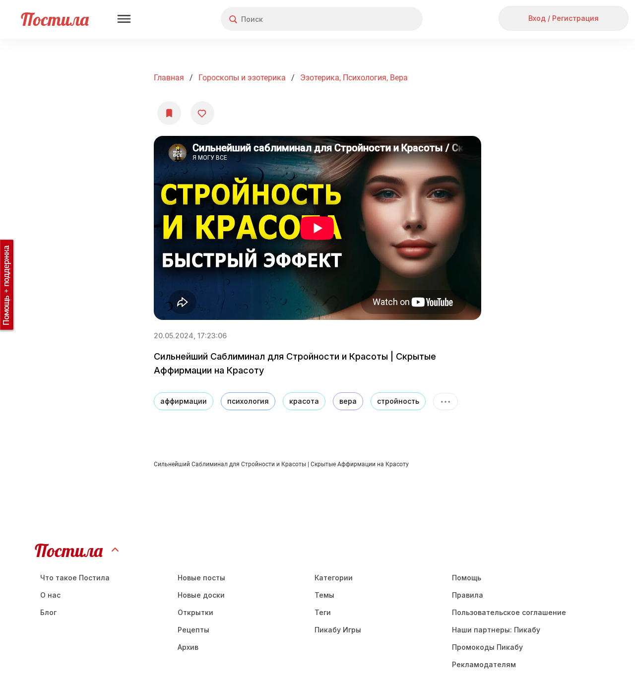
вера (348, 401)
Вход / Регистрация (563, 18)
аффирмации (183, 401)
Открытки (195, 612)
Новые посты (201, 577)
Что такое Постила (75, 577)
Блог (48, 612)
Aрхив (188, 647)
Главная (169, 77)
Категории (334, 577)
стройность (398, 401)
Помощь (466, 577)
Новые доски (201, 595)
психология (248, 401)
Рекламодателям (484, 664)
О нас (50, 595)
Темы (324, 595)
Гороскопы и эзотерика (242, 77)
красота (304, 401)
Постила (55, 19)
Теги (323, 612)
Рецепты (193, 629)
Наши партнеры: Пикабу (496, 629)
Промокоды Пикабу (487, 647)
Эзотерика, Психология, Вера (354, 77)
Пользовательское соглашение (509, 612)
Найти (378, 19)
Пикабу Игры (338, 629)
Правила (467, 595)
